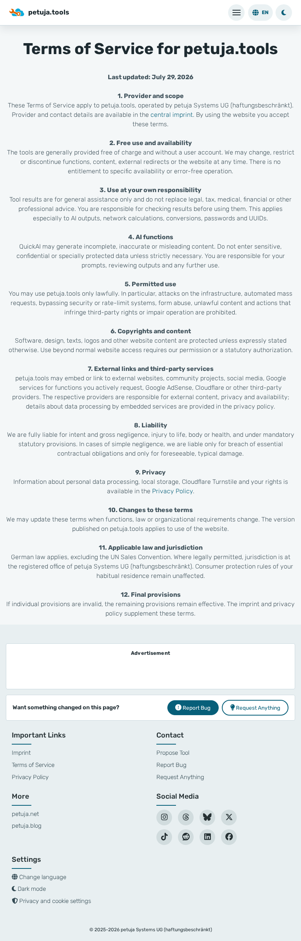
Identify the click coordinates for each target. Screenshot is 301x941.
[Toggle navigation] (236, 12)
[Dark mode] (284, 12)
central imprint (171, 114)
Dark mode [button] (31, 888)
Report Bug (171, 764)
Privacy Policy (172, 491)
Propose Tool (172, 752)
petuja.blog (27, 825)
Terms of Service (33, 764)
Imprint (21, 752)
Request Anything (180, 777)
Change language (42, 877)
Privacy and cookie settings (54, 901)
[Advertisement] (150, 670)
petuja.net (25, 813)
